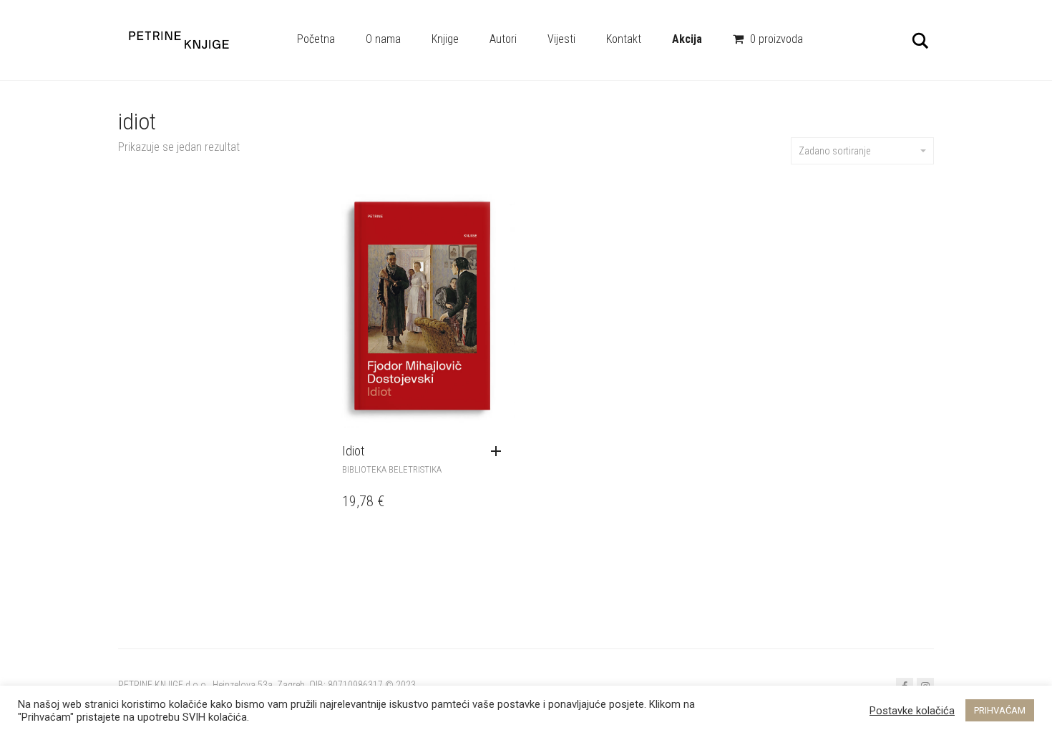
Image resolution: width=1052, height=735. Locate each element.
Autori (503, 39)
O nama (383, 39)
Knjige (445, 39)
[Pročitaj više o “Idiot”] (499, 452)
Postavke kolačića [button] (912, 710)
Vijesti (561, 39)
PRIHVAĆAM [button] (1000, 710)
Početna (316, 39)
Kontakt (623, 39)
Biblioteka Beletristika (392, 469)
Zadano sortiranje (834, 151)
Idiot (353, 450)
